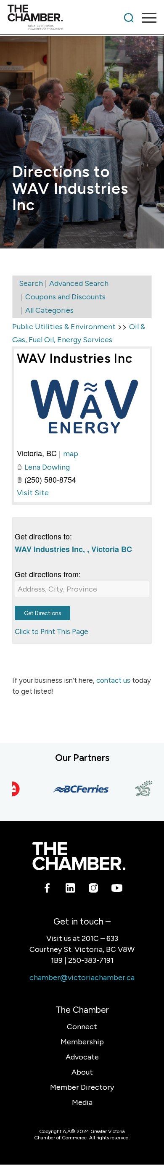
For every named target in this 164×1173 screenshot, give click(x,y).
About (82, 1072)
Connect (82, 1026)
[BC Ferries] (74, 789)
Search (31, 283)
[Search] (128, 17)
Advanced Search (78, 283)
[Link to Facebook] (47, 889)
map (70, 453)
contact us (113, 680)
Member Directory (82, 1087)
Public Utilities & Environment (64, 326)
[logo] (67, 17)
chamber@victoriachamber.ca (82, 977)
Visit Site (33, 492)
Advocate (82, 1057)
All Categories (49, 310)
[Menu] (144, 17)
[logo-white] (78, 856)
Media (82, 1102)
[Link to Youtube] (117, 889)
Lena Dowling (47, 467)
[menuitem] (128, 17)
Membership (82, 1041)
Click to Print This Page (51, 631)
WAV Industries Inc (74, 358)
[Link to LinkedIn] (70, 889)
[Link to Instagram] (93, 889)
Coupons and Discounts (65, 296)
